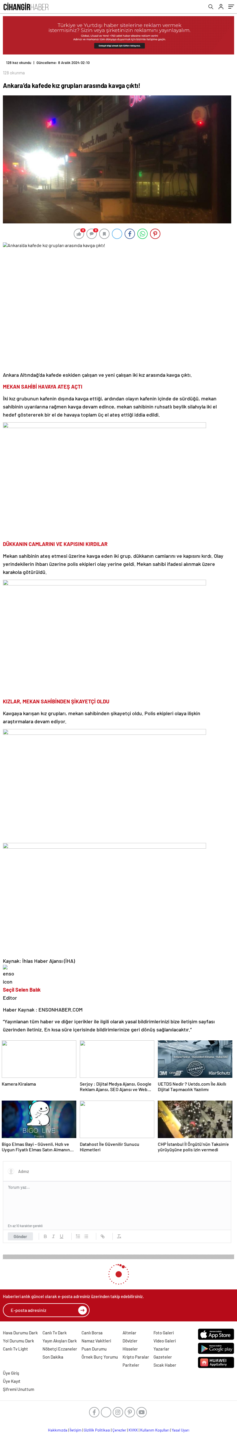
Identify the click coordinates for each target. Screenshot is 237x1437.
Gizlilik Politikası (97, 1430)
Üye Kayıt (12, 1381)
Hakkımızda (57, 1430)
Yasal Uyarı (180, 1430)
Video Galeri (164, 1340)
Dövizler (130, 1340)
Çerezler (119, 1430)
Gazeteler (162, 1356)
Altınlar (129, 1332)
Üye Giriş (11, 1373)
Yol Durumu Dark (18, 1340)
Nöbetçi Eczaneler (59, 1348)
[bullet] (86, 1236)
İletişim (76, 1430)
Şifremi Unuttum (18, 1389)
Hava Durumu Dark (20, 1332)
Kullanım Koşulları (154, 1430)
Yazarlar (161, 1348)
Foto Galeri (163, 1332)
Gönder (20, 1236)
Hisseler (130, 1348)
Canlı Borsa (92, 1332)
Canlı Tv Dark (54, 1332)
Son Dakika (52, 1356)
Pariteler (131, 1365)
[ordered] (78, 1236)
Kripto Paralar (136, 1356)
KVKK (133, 1430)
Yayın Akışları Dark (59, 1340)
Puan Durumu (94, 1348)
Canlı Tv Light (15, 1348)
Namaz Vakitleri (96, 1340)
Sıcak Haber (164, 1365)
